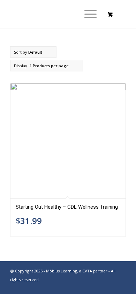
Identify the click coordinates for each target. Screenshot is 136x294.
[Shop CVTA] (56, 14)
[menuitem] (89, 14)
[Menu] (87, 14)
